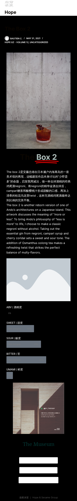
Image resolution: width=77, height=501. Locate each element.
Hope (10, 12)
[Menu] (70, 8)
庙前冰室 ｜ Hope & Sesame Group (38, 497)
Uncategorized (39, 42)
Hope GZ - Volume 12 (16, 42)
